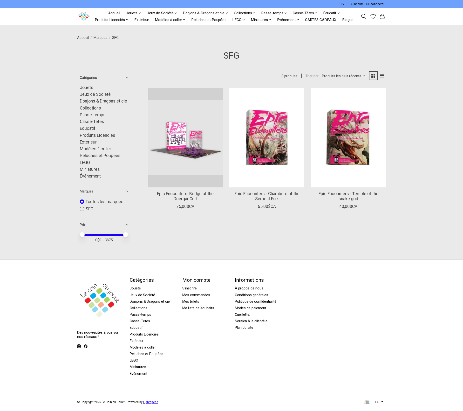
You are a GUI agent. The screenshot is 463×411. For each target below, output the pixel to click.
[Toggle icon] (363, 16)
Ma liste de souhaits (198, 308)
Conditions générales (251, 295)
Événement (90, 176)
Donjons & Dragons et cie (103, 101)
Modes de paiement (250, 308)
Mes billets (190, 301)
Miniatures (90, 169)
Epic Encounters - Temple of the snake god (348, 196)
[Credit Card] (367, 402)
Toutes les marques (104, 201)
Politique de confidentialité (255, 301)
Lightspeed (150, 402)
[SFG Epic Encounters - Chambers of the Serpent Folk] (266, 137)
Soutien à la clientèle (251, 321)
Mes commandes (196, 295)
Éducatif (87, 128)
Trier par (312, 76)
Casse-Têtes (92, 121)
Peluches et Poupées (208, 20)
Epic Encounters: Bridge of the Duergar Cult (185, 196)
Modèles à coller (95, 148)
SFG (89, 208)
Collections (90, 108)
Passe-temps (93, 114)
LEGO (85, 162)
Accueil (114, 13)
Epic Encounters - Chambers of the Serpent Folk (267, 196)
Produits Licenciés (97, 135)
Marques (100, 37)
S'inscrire (189, 288)
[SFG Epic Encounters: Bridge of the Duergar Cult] (185, 137)
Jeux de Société (95, 94)
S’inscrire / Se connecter (367, 4)
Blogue (348, 20)
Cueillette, (242, 314)
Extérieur (141, 20)
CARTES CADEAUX (320, 20)
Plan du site (244, 327)
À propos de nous (249, 288)
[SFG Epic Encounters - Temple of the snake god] (348, 137)
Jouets (86, 87)
